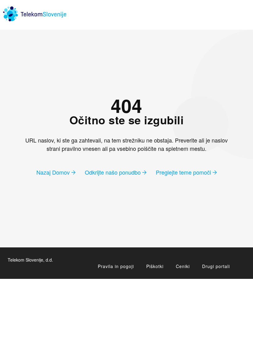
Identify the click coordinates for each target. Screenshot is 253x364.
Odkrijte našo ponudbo (113, 172)
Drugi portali (216, 266)
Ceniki (183, 266)
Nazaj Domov (53, 172)
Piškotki (155, 266)
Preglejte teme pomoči (184, 172)
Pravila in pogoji (116, 266)
